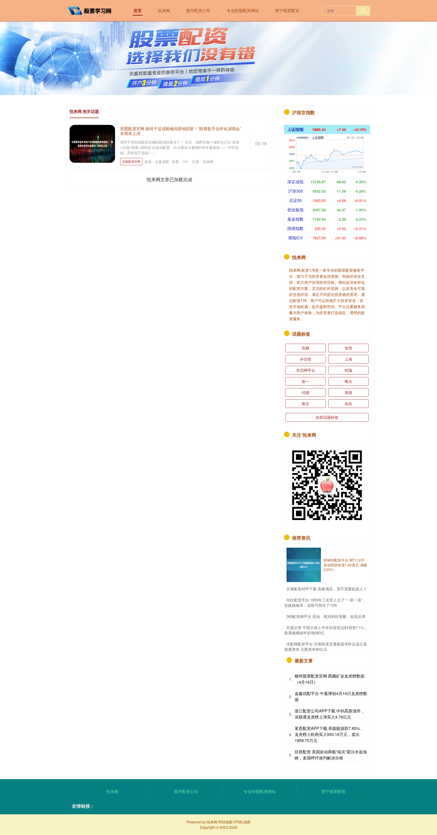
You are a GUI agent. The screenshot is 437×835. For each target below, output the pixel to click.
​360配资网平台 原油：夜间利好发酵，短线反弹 (325, 616)
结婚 (305, 392)
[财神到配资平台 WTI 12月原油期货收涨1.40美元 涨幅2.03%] (304, 565)
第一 (305, 381)
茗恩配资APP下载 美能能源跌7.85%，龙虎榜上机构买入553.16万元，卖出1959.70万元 (329, 734)
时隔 (348, 370)
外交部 (305, 359)
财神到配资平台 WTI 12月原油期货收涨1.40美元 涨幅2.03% (345, 565)
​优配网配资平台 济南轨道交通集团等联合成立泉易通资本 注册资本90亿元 (325, 646)
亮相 (305, 348)
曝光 (348, 381)
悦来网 (164, 10)
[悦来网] (91, 10)
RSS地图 (225, 821)
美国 (348, 392)
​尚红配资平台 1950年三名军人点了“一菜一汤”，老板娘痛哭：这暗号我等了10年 (325, 602)
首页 (138, 10)
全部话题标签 (327, 417)
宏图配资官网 (131, 161)
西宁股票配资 (287, 10)
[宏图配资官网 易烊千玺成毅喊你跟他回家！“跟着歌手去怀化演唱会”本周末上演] (92, 143)
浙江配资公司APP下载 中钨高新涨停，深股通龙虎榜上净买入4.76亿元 (330, 714)
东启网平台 (305, 370)
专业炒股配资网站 (243, 10)
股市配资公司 (198, 10)
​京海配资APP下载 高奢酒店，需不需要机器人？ (326, 588)
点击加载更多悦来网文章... (169, 179)
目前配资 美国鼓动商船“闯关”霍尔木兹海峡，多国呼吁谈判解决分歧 (331, 755)
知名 (348, 403)
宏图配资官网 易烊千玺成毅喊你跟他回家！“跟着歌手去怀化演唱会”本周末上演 (180, 131)
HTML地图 (241, 821)
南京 (305, 403)
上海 (348, 359)
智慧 (348, 348)
